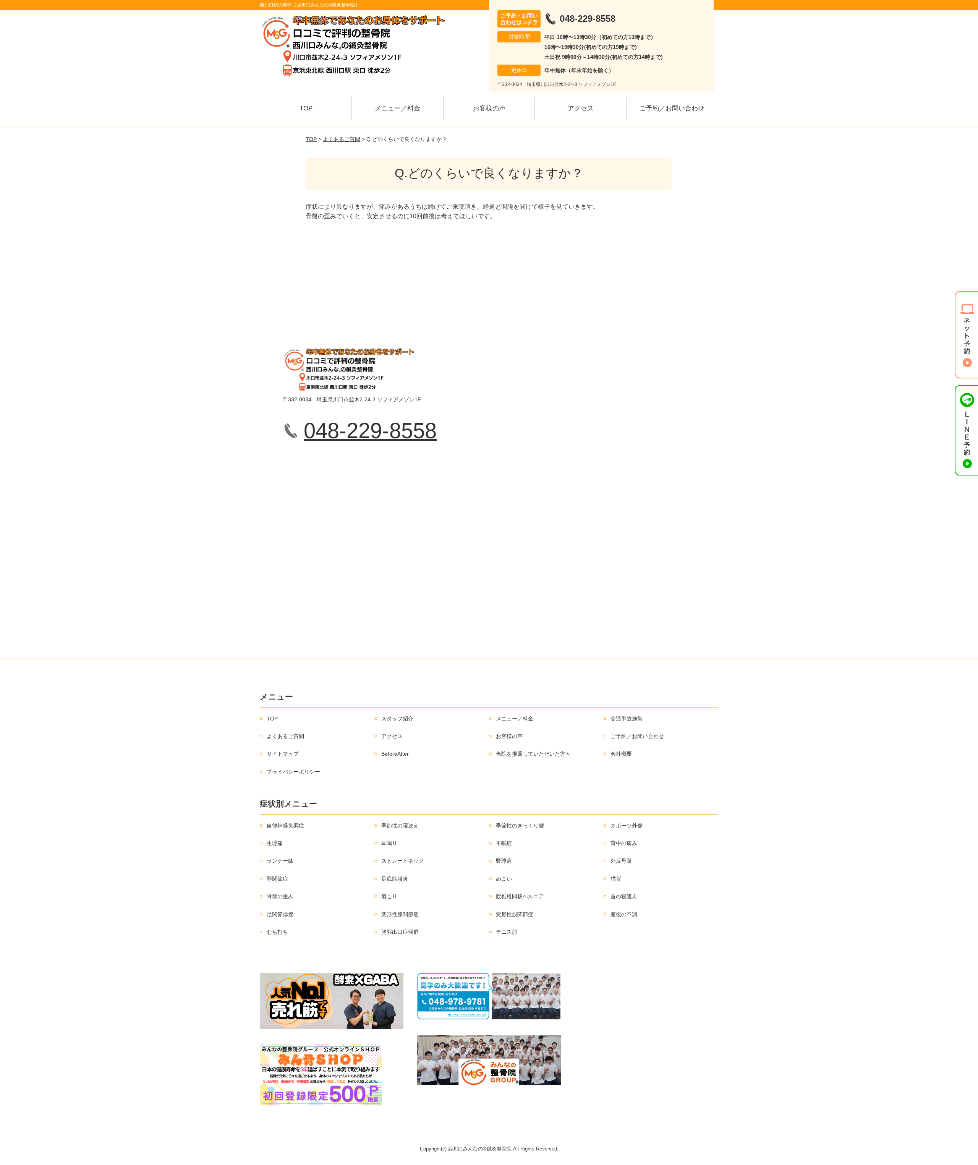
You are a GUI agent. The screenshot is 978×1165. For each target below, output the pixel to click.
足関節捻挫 (280, 914)
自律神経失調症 (285, 826)
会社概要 (621, 754)
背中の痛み (623, 843)
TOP (306, 108)
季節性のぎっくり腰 (520, 826)
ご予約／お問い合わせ (672, 108)
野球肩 (504, 861)
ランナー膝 (280, 861)
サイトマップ (283, 754)
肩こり (389, 896)
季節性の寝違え (400, 826)
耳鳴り (389, 843)
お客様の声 (489, 108)
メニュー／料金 (397, 108)
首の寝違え (623, 896)
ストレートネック (402, 861)
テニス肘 (506, 932)
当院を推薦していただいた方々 (533, 754)
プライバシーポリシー (293, 772)
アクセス (581, 108)
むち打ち (277, 932)
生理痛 (275, 843)
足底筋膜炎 (394, 879)
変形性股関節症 (514, 914)
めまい (504, 879)
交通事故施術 (626, 719)
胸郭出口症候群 (400, 932)
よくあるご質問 (341, 139)
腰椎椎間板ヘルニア (520, 896)
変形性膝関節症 (400, 914)
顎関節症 (277, 879)
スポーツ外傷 (626, 826)
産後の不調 (623, 914)
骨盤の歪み (280, 896)
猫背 (615, 879)
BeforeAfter (395, 754)
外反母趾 (621, 861)
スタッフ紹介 (397, 719)
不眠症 (504, 843)
